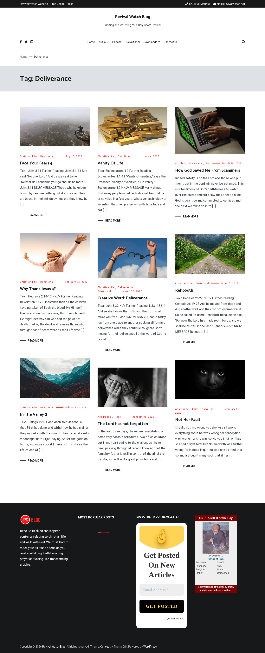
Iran (221, 558)
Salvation (208, 409)
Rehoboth (184, 290)
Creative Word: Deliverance (123, 298)
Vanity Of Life (110, 163)
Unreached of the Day (213, 587)
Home (91, 41)
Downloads (150, 41)
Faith (195, 409)
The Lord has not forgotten (123, 424)
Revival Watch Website (34, 3)
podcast (217, 590)
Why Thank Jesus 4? (38, 289)
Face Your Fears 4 (36, 163)
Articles (180, 163)
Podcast (117, 41)
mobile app (206, 590)
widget (227, 590)
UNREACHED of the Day (216, 518)
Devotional (133, 41)
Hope (118, 417)
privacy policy (175, 618)
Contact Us (171, 41)
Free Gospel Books (62, 3)
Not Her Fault (187, 419)
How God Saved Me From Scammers (207, 170)
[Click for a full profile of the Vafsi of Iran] (216, 553)
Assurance (195, 163)
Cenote (104, 646)
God (208, 163)
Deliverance (125, 287)
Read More (35, 215)
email (230, 587)
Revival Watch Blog (132, 17)
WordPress (150, 646)
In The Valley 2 (33, 414)
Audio (102, 41)
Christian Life (28, 156)
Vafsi (211, 558)
